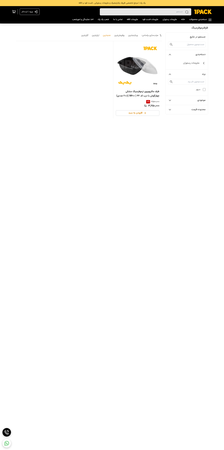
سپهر (198, 89)
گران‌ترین (84, 35)
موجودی (201, 100)
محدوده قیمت (198, 110)
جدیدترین (107, 35)
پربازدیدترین (133, 35)
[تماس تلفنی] (6, 432)
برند (204, 74)
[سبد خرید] (14, 12)
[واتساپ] (6, 443)
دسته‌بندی (201, 54)
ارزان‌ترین (95, 35)
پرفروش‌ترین (119, 35)
